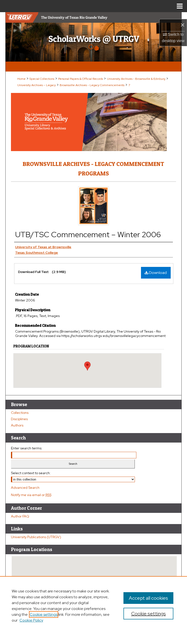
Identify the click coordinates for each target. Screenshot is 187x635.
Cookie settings (43, 614)
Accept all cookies (148, 598)
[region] (93, 605)
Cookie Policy (31, 620)
